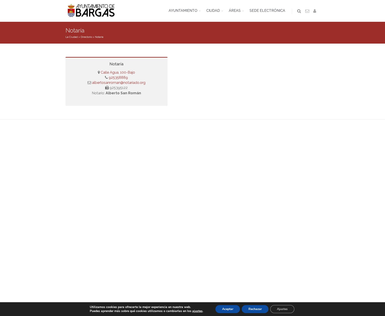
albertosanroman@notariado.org (118, 83)
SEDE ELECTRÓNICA (267, 10)
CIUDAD (213, 10)
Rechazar (255, 309)
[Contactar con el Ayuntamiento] (307, 11)
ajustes (197, 311)
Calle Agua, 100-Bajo (118, 72)
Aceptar (227, 309)
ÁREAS (235, 10)
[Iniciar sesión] (315, 11)
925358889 (118, 77)
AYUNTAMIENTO (183, 10)
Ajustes (282, 309)
